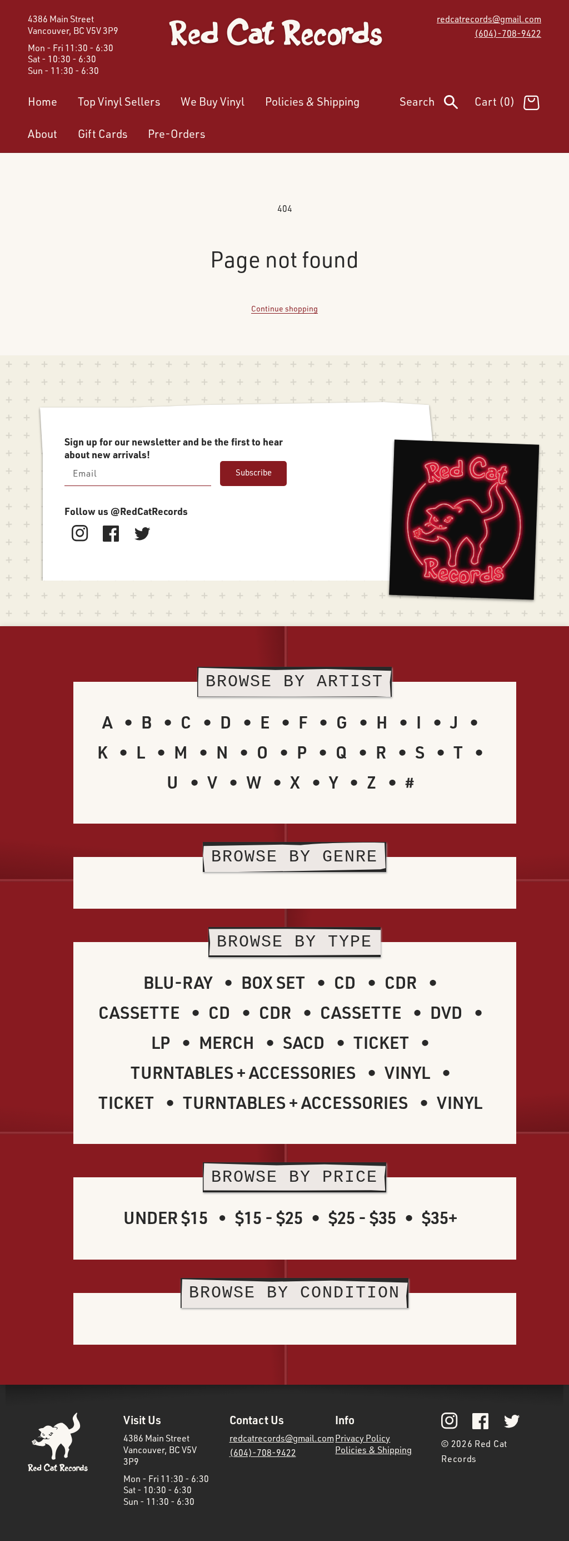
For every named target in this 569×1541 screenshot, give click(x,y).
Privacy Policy (362, 1438)
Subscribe (254, 472)
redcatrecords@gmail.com (489, 18)
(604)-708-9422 (508, 33)
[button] (437, 104)
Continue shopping (284, 308)
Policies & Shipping (373, 1449)
